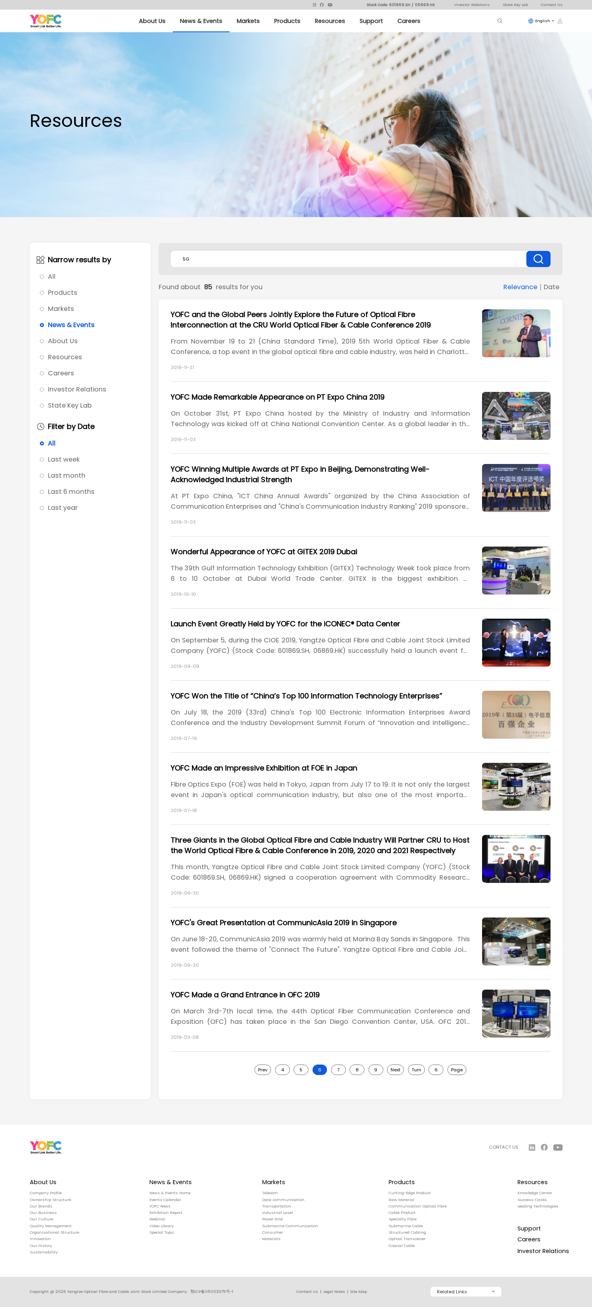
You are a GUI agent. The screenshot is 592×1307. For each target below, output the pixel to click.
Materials (271, 1239)
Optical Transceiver (407, 1239)
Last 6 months (71, 492)
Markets (248, 21)
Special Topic (161, 1232)
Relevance (520, 287)
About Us (152, 21)
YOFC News (160, 1206)
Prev (262, 1070)
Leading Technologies (538, 1206)
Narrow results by (79, 260)
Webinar (157, 1219)
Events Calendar (165, 1200)
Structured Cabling (407, 1232)
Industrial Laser (277, 1213)
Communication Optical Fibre (418, 1206)
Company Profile (46, 1193)
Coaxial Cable (402, 1246)
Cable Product (402, 1213)
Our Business (43, 1213)
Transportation (276, 1206)
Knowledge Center (534, 1193)
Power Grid (272, 1219)
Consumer (272, 1232)
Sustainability (44, 1252)
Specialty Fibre (402, 1219)
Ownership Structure (50, 1200)
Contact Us (552, 4)
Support (371, 21)
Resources (330, 21)
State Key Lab (515, 4)
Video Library (161, 1226)
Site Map (358, 1291)
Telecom (270, 1193)
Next (395, 1070)
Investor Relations (472, 4)
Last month (66, 476)
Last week (64, 460)
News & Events (201, 21)
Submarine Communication (290, 1226)
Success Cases (532, 1200)
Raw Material (401, 1200)
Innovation (40, 1239)
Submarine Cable (406, 1226)
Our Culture (41, 1219)
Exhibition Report (165, 1213)
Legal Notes (334, 1291)
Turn (416, 1070)
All (52, 277)
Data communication (283, 1200)
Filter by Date (71, 426)
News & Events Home (169, 1193)
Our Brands (41, 1206)
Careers (408, 21)
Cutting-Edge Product (410, 1193)
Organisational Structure (54, 1232)
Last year (63, 508)
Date (551, 287)
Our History (41, 1246)
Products (287, 21)
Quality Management (51, 1226)
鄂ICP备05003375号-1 (211, 1291)
